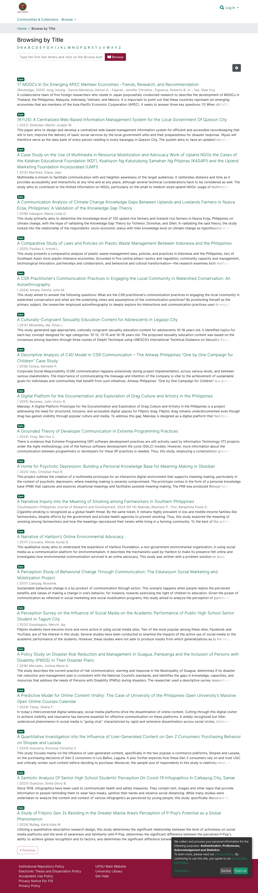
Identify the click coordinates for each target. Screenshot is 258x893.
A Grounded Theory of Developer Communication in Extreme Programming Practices (97, 431)
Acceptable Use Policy (36, 876)
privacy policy (224, 854)
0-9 (20, 47)
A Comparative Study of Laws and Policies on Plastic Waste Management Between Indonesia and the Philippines (124, 243)
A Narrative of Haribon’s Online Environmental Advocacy (70, 536)
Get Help (102, 876)
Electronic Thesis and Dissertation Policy (50, 871)
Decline (226, 870)
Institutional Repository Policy (41, 866)
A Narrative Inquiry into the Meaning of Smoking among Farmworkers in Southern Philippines (105, 501)
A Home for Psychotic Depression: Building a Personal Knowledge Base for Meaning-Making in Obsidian (116, 466)
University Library (108, 871)
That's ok (240, 870)
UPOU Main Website (110, 866)
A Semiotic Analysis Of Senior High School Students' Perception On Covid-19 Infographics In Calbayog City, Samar (126, 777)
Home (21, 28)
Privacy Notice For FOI (36, 881)
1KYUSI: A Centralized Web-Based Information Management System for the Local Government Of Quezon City (122, 119)
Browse (117, 57)
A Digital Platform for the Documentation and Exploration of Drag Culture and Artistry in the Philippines (115, 396)
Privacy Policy (29, 886)
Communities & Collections (37, 19)
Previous (28, 850)
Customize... (182, 870)
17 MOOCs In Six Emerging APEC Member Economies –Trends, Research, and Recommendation (108, 84)
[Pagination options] (236, 68)
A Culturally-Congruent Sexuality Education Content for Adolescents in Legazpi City (97, 319)
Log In (231, 8)
